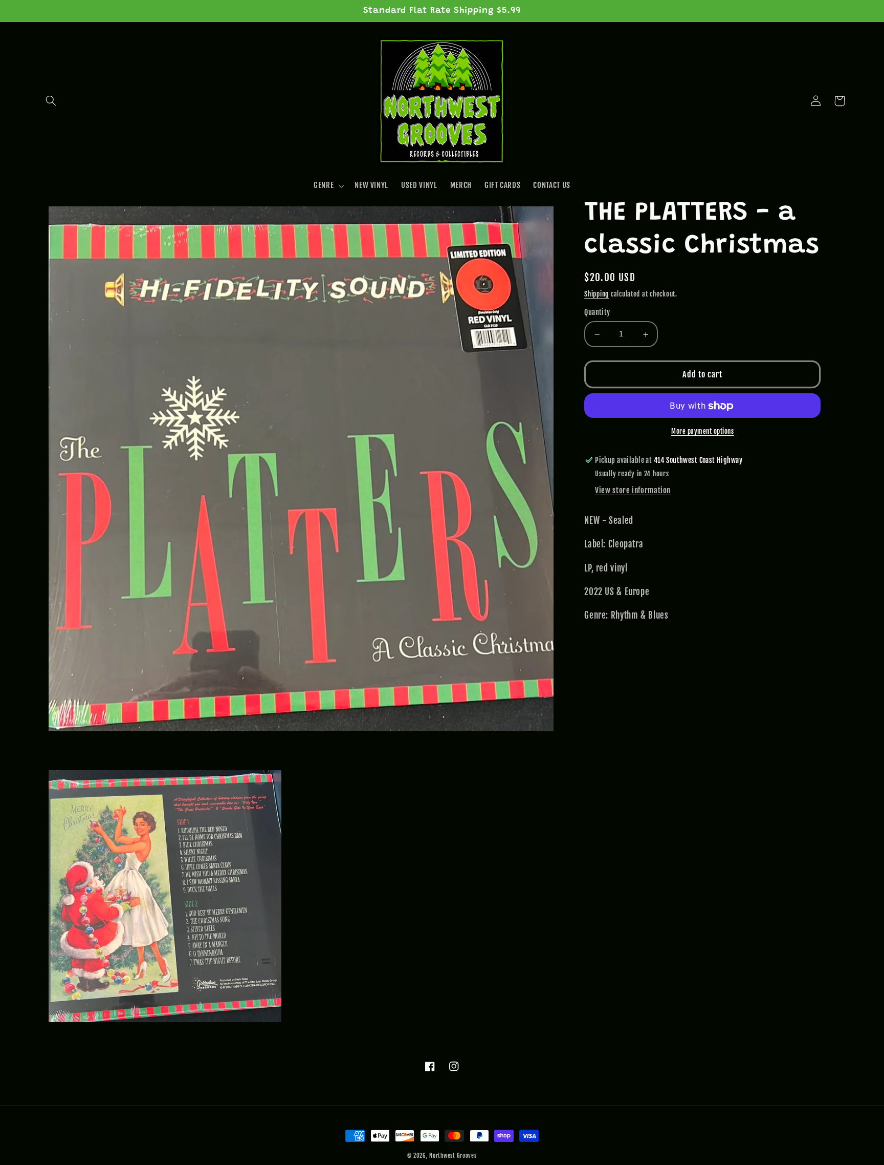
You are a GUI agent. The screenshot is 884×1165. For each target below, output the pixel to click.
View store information (633, 491)
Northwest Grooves (453, 1155)
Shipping (596, 294)
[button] (51, 101)
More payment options (702, 432)
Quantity (597, 312)
